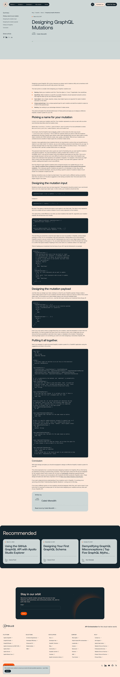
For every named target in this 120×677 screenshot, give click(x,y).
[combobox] (92, 4)
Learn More (45, 668)
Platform (12, 4)
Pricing (46, 4)
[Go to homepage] (5, 4)
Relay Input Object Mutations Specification (71, 476)
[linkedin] (6, 37)
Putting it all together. (8, 24)
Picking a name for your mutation (11, 16)
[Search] (92, 4)
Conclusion (5, 27)
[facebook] (4, 37)
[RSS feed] (116, 666)
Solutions (20, 4)
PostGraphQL (65, 473)
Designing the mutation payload (10, 21)
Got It (7, 671)
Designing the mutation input (10, 19)
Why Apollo (38, 4)
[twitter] (9, 37)
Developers (29, 4)
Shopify (55, 132)
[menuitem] (14, 637)
